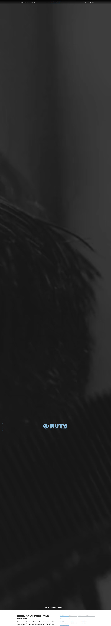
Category (62, 621)
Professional (83, 621)
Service (72, 621)
